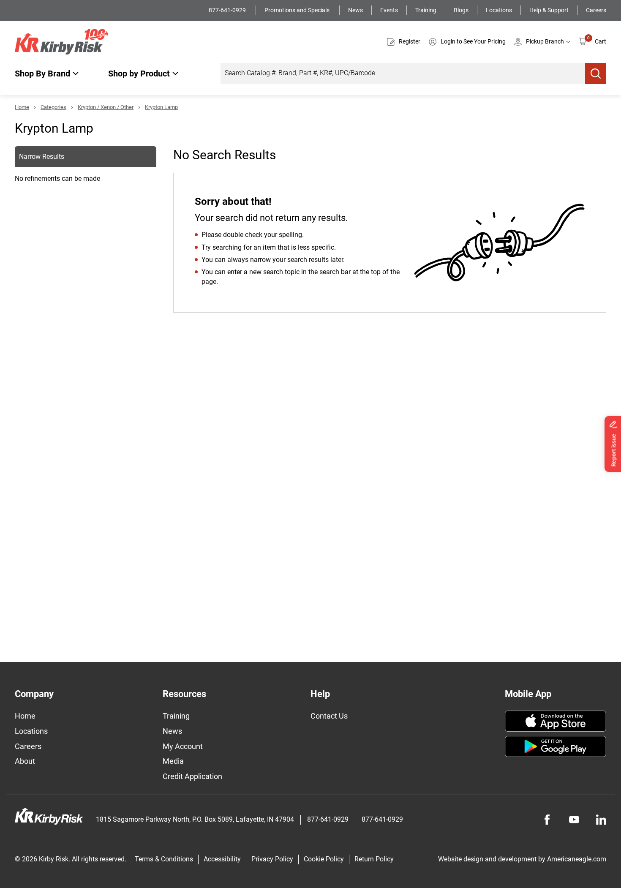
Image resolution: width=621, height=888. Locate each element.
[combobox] (403, 73)
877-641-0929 (228, 10)
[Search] (595, 73)
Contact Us (329, 715)
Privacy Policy (272, 859)
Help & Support (549, 10)
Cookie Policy (324, 859)
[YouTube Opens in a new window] (574, 819)
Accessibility (222, 859)
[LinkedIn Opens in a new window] (601, 819)
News (355, 10)
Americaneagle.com (576, 859)
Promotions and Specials (297, 10)
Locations (499, 10)
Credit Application (192, 776)
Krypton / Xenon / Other (105, 107)
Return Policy (374, 859)
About (25, 761)
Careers (596, 10)
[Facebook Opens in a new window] (547, 819)
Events (389, 10)
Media (173, 761)
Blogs (461, 10)
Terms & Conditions (164, 859)
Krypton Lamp (161, 107)
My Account (183, 746)
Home (22, 107)
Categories (53, 107)
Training (425, 10)
